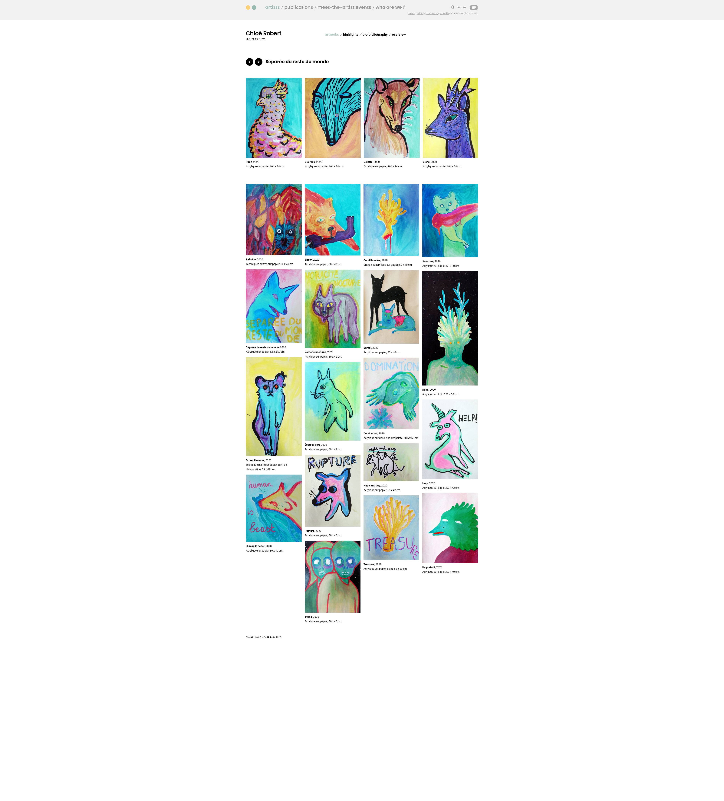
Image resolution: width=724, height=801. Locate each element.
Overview (399, 34)
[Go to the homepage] (253, 7)
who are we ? (390, 7)
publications (298, 7)
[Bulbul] (249, 62)
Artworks (332, 34)
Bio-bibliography (375, 34)
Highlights (350, 34)
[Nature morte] (258, 62)
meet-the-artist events (344, 7)
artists (272, 7)
